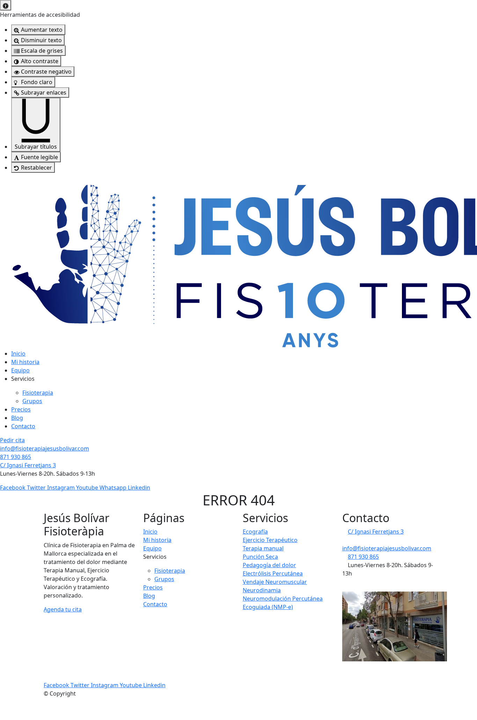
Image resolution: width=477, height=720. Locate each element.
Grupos (32, 401)
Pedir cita (12, 440)
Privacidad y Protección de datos (170, 668)
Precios (21, 409)
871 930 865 (15, 457)
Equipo (20, 370)
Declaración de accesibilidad (83, 668)
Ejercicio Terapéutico (270, 540)
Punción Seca (260, 557)
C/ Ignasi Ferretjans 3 (28, 465)
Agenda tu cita (63, 609)
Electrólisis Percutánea (273, 573)
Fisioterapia (37, 392)
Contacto (23, 426)
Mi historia (25, 362)
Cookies (229, 668)
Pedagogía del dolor (269, 565)
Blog (17, 418)
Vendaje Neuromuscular (275, 582)
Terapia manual (263, 548)
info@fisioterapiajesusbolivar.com (44, 448)
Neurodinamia (262, 590)
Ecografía (255, 531)
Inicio (18, 353)
